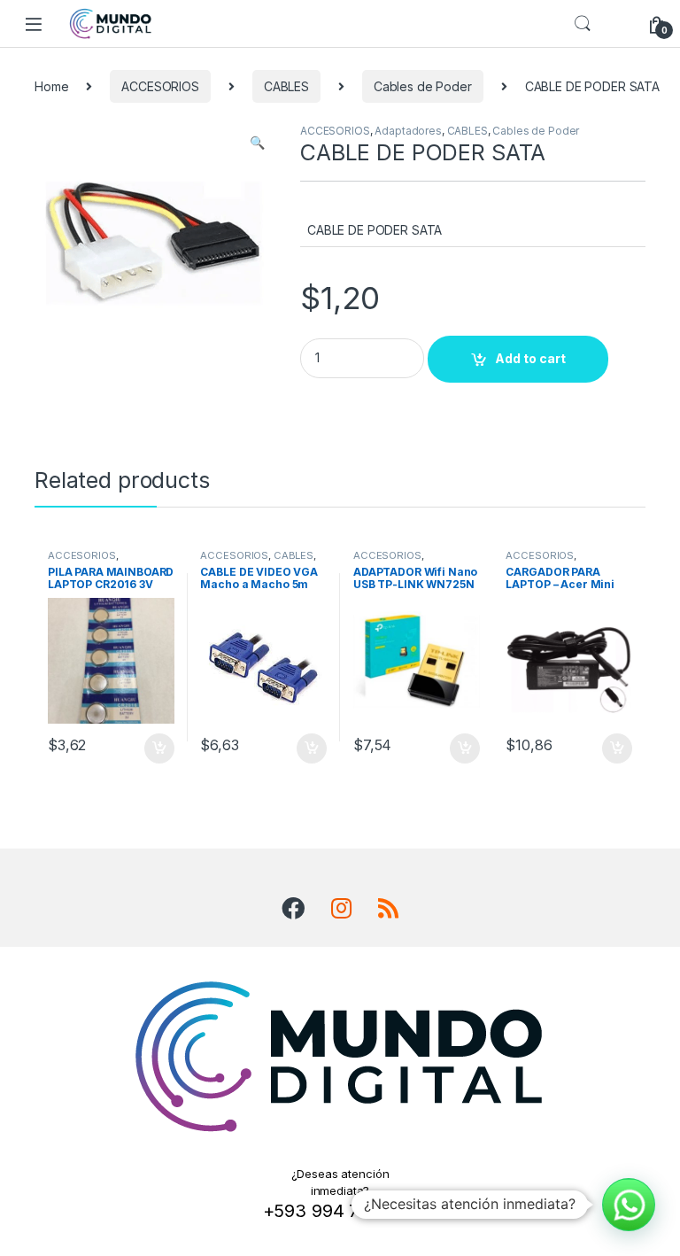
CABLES (286, 86)
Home (51, 86)
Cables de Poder (423, 86)
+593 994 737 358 (340, 1210)
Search (582, 24)
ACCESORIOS (160, 86)
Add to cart (530, 358)
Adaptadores (408, 130)
